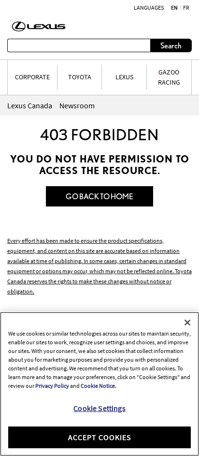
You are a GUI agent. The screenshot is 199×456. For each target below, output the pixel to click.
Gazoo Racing (169, 77)
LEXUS (124, 77)
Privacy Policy (52, 385)
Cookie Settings (99, 408)
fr (186, 7)
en (174, 7)
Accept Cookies (99, 437)
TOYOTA (79, 77)
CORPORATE (32, 77)
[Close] (187, 322)
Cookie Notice (98, 385)
